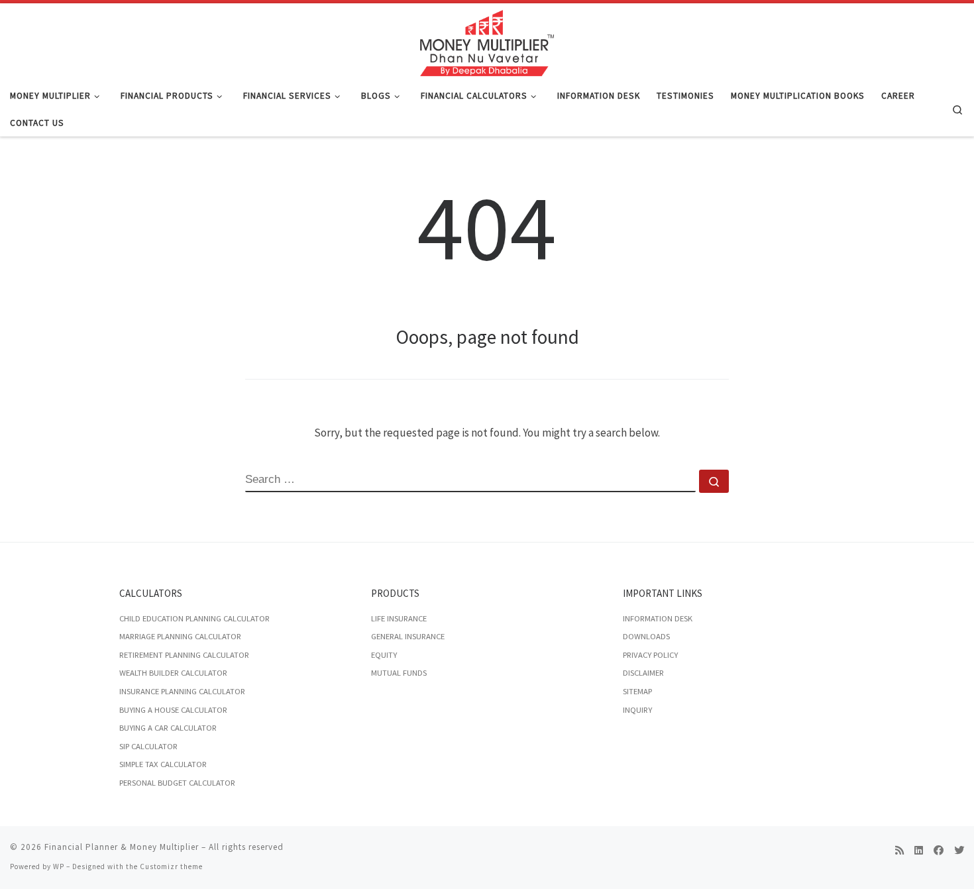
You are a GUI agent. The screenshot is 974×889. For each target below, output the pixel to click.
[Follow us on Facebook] (939, 851)
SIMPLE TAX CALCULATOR (163, 764)
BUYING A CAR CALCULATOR (168, 728)
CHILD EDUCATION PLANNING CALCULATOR (194, 618)
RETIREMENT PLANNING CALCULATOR (184, 655)
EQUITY (384, 655)
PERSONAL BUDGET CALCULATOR (177, 783)
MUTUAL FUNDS (399, 673)
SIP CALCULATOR (148, 746)
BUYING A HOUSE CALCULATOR (173, 710)
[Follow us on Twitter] (959, 851)
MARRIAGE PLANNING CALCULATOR (180, 636)
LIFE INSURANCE (399, 618)
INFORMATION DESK (657, 618)
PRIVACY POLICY (650, 655)
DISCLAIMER (643, 673)
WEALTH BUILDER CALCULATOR (173, 673)
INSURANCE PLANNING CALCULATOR (182, 691)
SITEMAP (637, 691)
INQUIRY (637, 710)
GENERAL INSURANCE (408, 636)
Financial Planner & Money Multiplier (121, 847)
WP (58, 866)
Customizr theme (171, 866)
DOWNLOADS (646, 636)
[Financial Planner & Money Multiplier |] (487, 41)
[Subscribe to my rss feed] (899, 851)
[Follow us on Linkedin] (918, 851)
